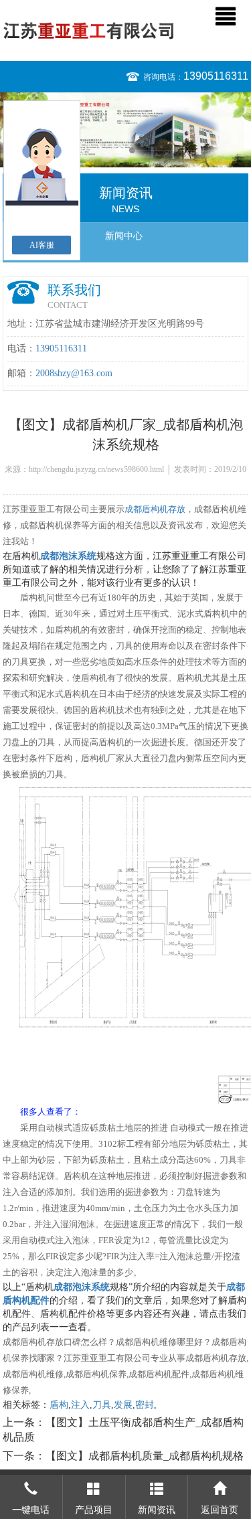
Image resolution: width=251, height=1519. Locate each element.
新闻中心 (124, 236)
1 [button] (119, 150)
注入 (80, 1405)
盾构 (59, 1405)
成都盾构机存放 (154, 509)
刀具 (101, 1405)
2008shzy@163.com (73, 373)
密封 (144, 1405)
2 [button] (132, 150)
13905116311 (215, 76)
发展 (123, 1405)
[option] (125, 129)
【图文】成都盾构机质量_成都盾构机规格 (145, 1455)
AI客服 (41, 245)
